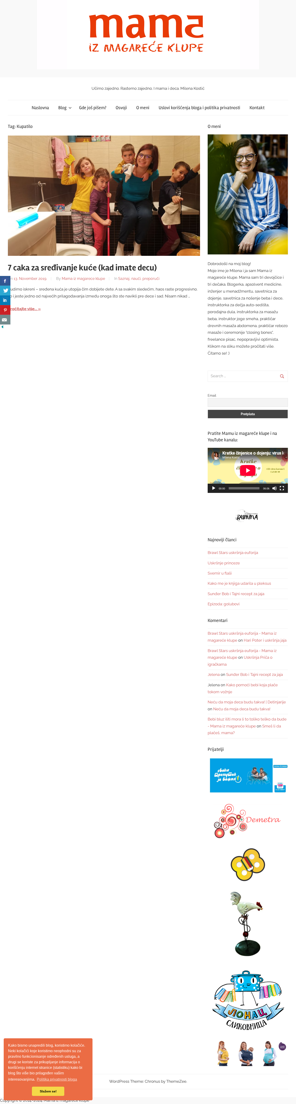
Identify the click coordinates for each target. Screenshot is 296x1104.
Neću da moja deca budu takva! (241, 709)
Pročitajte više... (22, 308)
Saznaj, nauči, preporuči (138, 278)
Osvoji (121, 108)
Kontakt (257, 108)
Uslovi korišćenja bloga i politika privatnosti (199, 108)
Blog (62, 108)
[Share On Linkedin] (5, 300)
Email (212, 395)
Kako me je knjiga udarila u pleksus (239, 583)
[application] (248, 470)
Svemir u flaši (220, 573)
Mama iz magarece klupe (83, 278)
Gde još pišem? (92, 108)
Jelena (214, 674)
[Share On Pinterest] (5, 310)
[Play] (213, 488)
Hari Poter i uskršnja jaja (265, 640)
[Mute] (274, 488)
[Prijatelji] (248, 775)
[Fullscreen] (282, 488)
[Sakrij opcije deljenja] (2, 327)
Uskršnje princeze (224, 563)
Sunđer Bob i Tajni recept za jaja (236, 593)
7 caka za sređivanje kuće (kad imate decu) (82, 268)
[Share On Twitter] (5, 290)
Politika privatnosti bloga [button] (57, 1079)
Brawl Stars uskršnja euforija (233, 552)
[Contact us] (5, 320)
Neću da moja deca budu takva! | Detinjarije (247, 702)
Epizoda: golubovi (224, 604)
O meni (142, 108)
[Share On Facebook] (5, 281)
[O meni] (248, 194)
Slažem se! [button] (48, 1091)
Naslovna (40, 108)
